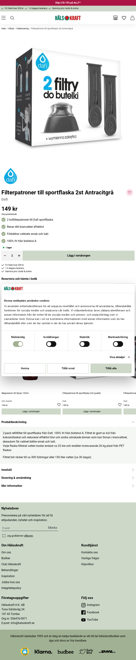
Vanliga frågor (90, 558)
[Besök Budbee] (65, 651)
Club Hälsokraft (11, 564)
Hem (3, 28)
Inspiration (8, 576)
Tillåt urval (68, 368)
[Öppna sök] (12, 17)
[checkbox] (3, 535)
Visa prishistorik (9, 214)
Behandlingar (9, 570)
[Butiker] (115, 17)
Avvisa (25, 368)
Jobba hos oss (10, 582)
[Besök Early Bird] (86, 651)
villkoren (28, 535)
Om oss (6, 552)
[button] (68, 100)
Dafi (4, 199)
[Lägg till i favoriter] (129, 192)
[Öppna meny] (3, 17)
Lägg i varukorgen (78, 255)
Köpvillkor (87, 564)
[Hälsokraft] (68, 17)
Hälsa (11, 28)
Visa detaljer (117, 357)
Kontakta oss (89, 552)
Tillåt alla (111, 368)
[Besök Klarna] (43, 651)
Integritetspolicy (11, 588)
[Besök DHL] (107, 651)
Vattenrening (22, 28)
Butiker (5, 558)
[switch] (51, 344)
